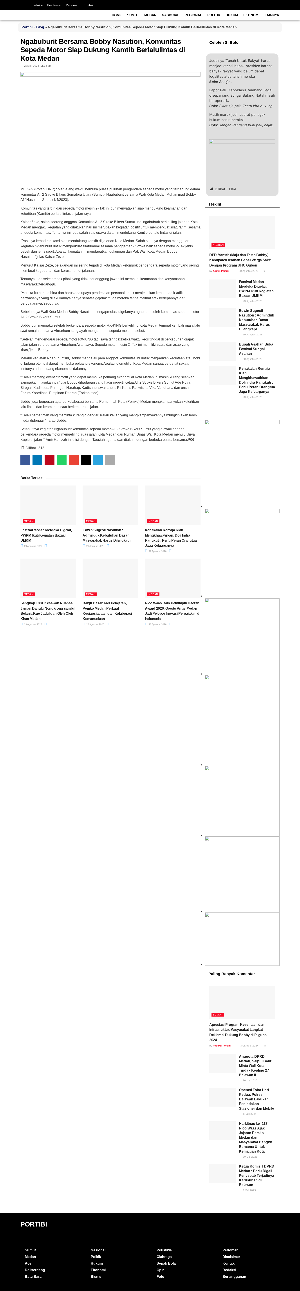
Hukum (232, 15)
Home (117, 15)
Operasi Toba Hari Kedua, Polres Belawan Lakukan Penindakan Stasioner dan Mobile (256, 1099)
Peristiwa (164, 1250)
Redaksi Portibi (222, 1045)
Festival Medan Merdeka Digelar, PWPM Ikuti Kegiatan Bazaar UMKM (46, 535)
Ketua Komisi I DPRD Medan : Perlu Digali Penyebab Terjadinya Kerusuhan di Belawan (256, 1175)
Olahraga (164, 1257)
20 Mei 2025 (249, 1156)
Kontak (88, 5)
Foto (160, 1276)
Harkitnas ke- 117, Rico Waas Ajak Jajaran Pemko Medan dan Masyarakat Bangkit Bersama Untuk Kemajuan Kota (255, 1137)
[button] (25, 460)
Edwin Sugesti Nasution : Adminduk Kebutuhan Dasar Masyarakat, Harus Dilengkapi (106, 535)
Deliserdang (35, 1270)
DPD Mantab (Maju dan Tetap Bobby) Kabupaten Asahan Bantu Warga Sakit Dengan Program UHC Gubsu (240, 260)
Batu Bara (33, 1276)
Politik (213, 15)
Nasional (170, 15)
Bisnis (96, 1276)
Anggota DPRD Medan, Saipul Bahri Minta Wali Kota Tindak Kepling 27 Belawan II (255, 1066)
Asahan (218, 244)
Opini (161, 1270)
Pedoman (72, 5)
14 (264, 1045)
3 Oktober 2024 (249, 1045)
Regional (193, 15)
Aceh (29, 1263)
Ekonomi (251, 15)
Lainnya (272, 15)
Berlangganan (234, 1276)
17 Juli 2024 (249, 1113)
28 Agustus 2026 (95, 624)
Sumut (133, 15)
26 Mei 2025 (249, 1080)
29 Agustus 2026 (32, 546)
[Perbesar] (274, 771)
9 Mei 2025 (249, 1190)
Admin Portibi (221, 270)
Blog (40, 27)
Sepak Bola (166, 1263)
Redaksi (37, 5)
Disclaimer (54, 5)
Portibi (27, 27)
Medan (150, 15)
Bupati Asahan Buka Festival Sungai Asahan (256, 348)
